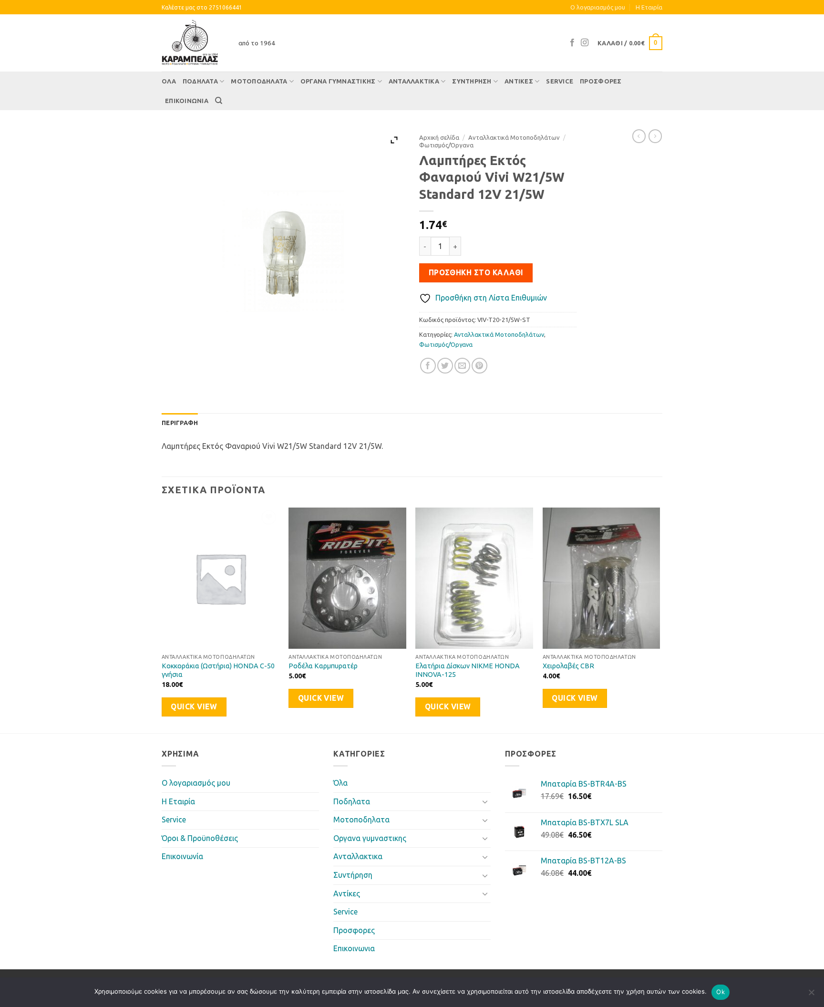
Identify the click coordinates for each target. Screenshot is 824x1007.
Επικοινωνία (182, 856)
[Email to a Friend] (462, 366)
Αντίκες (519, 81)
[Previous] (162, 619)
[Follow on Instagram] (584, 43)
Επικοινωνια (186, 100)
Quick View (194, 707)
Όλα (169, 81)
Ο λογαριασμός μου (597, 7)
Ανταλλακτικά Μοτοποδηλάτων (514, 137)
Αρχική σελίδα (439, 137)
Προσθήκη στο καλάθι (476, 273)
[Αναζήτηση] (218, 101)
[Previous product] (655, 136)
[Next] (659, 619)
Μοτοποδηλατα (259, 81)
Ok (720, 992)
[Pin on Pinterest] (479, 366)
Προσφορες (600, 81)
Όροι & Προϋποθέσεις (200, 838)
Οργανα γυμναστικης (338, 81)
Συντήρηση (471, 81)
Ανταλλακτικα (414, 81)
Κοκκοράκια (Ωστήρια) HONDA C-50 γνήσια (218, 670)
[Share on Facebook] (428, 366)
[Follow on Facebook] (572, 43)
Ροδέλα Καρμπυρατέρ (323, 666)
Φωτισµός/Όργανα (446, 145)
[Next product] (639, 136)
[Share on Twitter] (445, 366)
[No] (811, 995)
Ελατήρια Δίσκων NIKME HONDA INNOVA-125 (467, 670)
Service (559, 81)
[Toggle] (485, 801)
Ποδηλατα (200, 81)
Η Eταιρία (649, 7)
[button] (629, 43)
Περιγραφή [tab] (180, 422)
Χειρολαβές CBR (568, 666)
